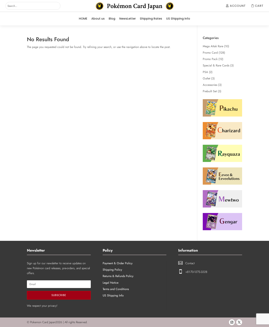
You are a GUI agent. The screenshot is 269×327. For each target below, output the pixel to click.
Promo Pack (210, 59)
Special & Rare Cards (216, 65)
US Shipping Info (178, 18)
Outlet (206, 78)
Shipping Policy (112, 270)
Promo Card (210, 53)
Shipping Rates (151, 18)
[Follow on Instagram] (232, 322)
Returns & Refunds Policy (118, 276)
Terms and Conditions (116, 289)
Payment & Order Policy (117, 263)
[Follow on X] (239, 322)
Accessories (210, 85)
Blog (112, 18)
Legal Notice (110, 283)
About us (98, 18)
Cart (259, 6)
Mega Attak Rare (213, 46)
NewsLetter (127, 18)
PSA (205, 72)
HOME (83, 18)
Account (238, 6)
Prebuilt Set (210, 91)
